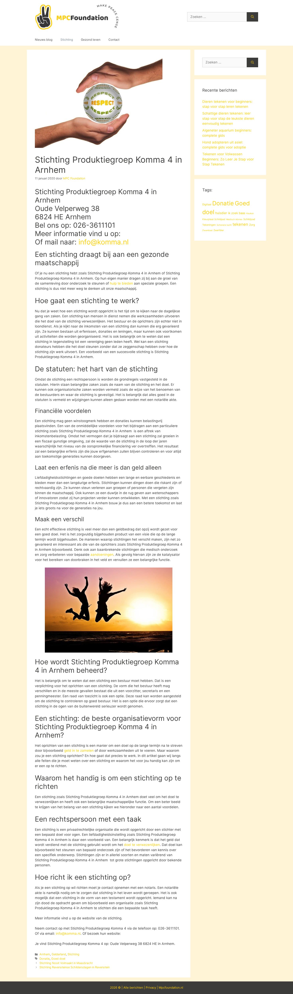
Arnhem (44, 954)
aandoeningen (101, 555)
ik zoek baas (236, 213)
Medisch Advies (234, 219)
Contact (113, 40)
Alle (126, 987)
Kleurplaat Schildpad (213, 219)
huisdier (221, 213)
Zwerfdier (218, 230)
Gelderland (59, 954)
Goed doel (58, 958)
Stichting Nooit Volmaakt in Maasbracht (66, 963)
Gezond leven (90, 40)
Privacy (151, 987)
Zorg (252, 224)
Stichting (66, 40)
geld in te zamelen (79, 751)
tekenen (240, 224)
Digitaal (206, 204)
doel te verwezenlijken (142, 845)
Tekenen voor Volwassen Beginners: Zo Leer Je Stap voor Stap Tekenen (228, 159)
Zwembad (207, 230)
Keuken (250, 213)
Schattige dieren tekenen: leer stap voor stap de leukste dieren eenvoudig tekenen (228, 118)
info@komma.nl (104, 242)
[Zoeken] (252, 17)
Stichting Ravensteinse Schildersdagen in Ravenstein (74, 967)
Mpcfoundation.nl (171, 987)
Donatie (44, 958)
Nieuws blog (43, 40)
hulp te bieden (121, 283)
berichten (136, 987)
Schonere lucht (224, 225)
